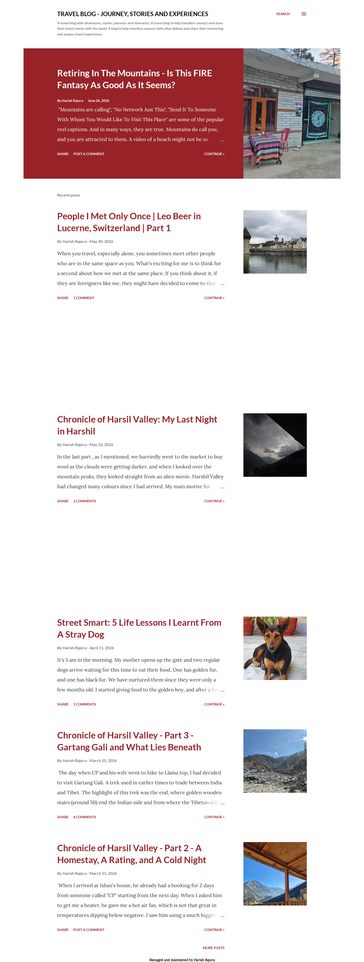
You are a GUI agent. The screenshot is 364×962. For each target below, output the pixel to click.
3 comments (84, 704)
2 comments (84, 501)
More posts (214, 948)
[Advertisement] (141, 357)
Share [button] (63, 154)
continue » (214, 154)
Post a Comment (88, 154)
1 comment (83, 298)
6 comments (84, 817)
